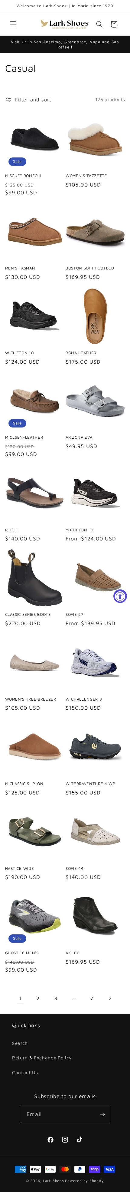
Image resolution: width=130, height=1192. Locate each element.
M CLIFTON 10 (80, 529)
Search (20, 1043)
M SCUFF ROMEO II (23, 175)
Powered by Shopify (84, 1180)
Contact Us (25, 1072)
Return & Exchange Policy (42, 1057)
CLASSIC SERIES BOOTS (28, 614)
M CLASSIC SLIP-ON (24, 783)
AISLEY (72, 952)
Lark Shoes (53, 1180)
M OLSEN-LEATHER (24, 437)
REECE (11, 529)
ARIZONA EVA (79, 437)
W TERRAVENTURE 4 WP (90, 783)
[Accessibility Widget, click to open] (120, 596)
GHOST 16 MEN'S (22, 952)
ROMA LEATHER (81, 352)
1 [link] (20, 998)
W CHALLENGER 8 (84, 699)
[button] (13, 24)
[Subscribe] (102, 1114)
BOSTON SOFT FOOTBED (90, 268)
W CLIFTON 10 (19, 352)
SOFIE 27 (74, 614)
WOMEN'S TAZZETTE (86, 175)
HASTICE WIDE (19, 868)
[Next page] (109, 998)
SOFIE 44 (74, 868)
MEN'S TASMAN (20, 268)
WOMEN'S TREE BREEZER (30, 699)
